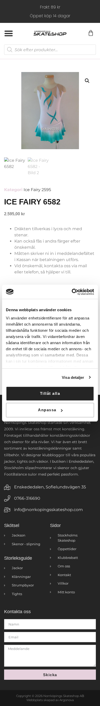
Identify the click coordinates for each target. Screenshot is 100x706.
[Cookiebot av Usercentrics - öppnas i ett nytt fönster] (72, 292)
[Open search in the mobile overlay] (50, 49)
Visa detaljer (73, 377)
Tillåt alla (50, 393)
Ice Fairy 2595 (37, 189)
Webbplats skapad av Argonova (50, 700)
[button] (8, 33)
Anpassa (47, 410)
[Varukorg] (90, 33)
